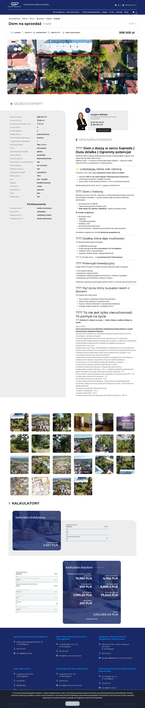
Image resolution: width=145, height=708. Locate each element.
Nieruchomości (73, 12)
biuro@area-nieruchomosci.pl (70, 685)
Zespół (104, 12)
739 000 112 (106, 683)
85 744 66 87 (98, 122)
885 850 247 (98, 125)
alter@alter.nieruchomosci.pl (70, 656)
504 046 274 (106, 653)
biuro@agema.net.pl (24, 653)
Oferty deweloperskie (91, 12)
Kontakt (119, 12)
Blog (126, 12)
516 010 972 (63, 681)
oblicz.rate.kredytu (72, 32)
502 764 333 (63, 651)
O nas (111, 12)
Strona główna (59, 12)
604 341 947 (21, 649)
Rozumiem (72, 703)
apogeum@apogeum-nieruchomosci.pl (117, 658)
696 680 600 (21, 685)
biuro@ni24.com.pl (109, 688)
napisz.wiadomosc (103, 130)
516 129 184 (21, 681)
